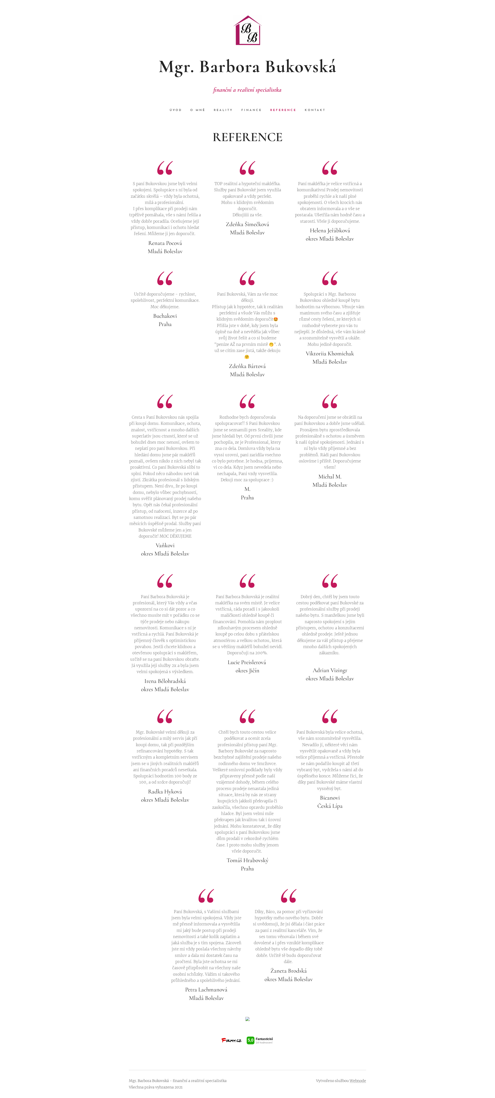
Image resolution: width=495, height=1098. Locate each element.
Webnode (358, 1080)
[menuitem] (178, 110)
